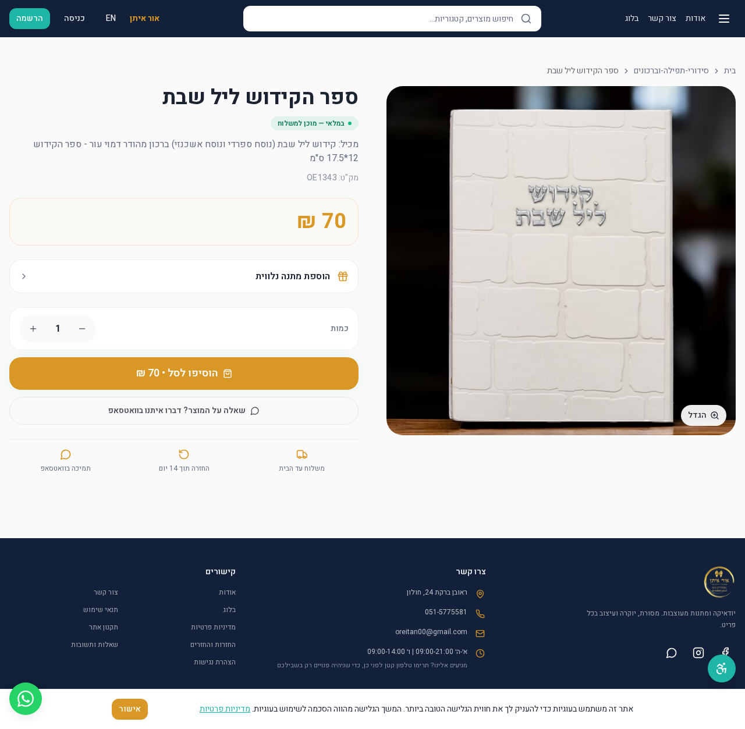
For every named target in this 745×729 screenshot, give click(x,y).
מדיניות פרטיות (213, 627)
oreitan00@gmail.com (431, 632)
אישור (130, 709)
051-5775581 (446, 612)
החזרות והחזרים (213, 644)
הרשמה (29, 18)
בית (730, 71)
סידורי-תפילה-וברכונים (671, 71)
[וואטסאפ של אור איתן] (671, 652)
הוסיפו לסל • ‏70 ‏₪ (177, 373)
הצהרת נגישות (215, 662)
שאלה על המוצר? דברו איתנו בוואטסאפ (177, 410)
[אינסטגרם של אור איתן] (698, 652)
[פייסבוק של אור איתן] (725, 652)
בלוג (631, 18)
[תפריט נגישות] (722, 668)
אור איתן (144, 18)
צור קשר (662, 18)
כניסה (74, 18)
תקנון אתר (103, 627)
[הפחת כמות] (82, 329)
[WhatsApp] (25, 698)
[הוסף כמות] (33, 329)
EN (111, 18)
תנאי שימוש (100, 609)
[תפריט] (724, 18)
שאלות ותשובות (94, 644)
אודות (695, 18)
